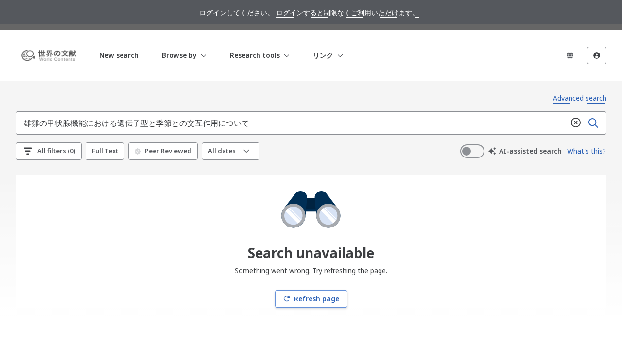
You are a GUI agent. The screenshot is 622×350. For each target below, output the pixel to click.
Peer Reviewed (168, 150)
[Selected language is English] (570, 55)
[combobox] (291, 123)
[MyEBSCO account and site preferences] (596, 55)
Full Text (105, 150)
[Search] (593, 123)
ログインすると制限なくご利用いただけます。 (347, 12)
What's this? (586, 151)
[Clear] (576, 123)
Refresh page (316, 298)
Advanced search (579, 98)
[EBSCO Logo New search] (51, 55)
